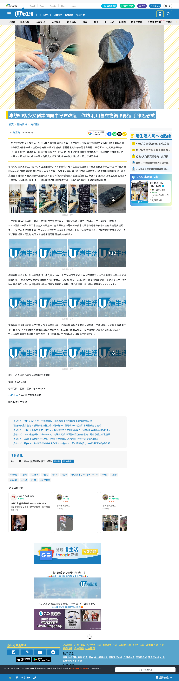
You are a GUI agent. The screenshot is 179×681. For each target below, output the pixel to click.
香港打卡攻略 (154, 22)
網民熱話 (67, 657)
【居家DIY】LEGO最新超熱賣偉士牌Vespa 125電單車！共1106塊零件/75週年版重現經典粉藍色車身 (61, 430)
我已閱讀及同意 (145, 669)
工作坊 (35, 474)
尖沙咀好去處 (94, 645)
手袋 (34, 479)
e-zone (73, 6)
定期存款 (80, 15)
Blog (63, 6)
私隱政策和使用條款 (79, 668)
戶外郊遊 (79, 648)
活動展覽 (67, 645)
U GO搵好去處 (110, 6)
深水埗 (14, 479)
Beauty (53, 6)
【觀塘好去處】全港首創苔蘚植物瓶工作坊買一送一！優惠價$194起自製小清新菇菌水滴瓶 (56, 425)
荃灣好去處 (138, 645)
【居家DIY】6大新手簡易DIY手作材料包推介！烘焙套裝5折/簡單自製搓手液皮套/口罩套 (54, 439)
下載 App (156, 6)
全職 (46, 474)
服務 (114, 474)
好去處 (14, 474)
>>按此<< (13, 395)
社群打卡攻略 (128, 6)
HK (23, 6)
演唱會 (11, 22)
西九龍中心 (68, 461)
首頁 (11, 124)
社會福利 (90, 648)
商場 (25, 479)
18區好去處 (136, 22)
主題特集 (170, 22)
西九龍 (57, 461)
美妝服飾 (35, 124)
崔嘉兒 (16, 132)
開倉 (83, 645)
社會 (162, 645)
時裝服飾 (46, 479)
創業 (25, 474)
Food (42, 6)
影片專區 (109, 22)
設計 (65, 474)
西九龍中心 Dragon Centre (85, 474)
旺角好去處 (152, 645)
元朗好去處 (125, 645)
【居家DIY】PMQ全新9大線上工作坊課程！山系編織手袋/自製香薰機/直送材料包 (51, 421)
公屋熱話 (58, 15)
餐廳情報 (67, 648)
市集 (76, 645)
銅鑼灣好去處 (110, 645)
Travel (32, 6)
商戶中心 (142, 6)
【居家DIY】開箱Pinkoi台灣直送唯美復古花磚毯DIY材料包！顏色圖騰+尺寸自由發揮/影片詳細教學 (60, 443)
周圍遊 (122, 22)
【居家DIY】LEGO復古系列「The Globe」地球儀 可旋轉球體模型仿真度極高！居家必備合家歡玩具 (60, 434)
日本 (55, 474)
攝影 (105, 474)
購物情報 (22, 124)
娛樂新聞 (69, 15)
